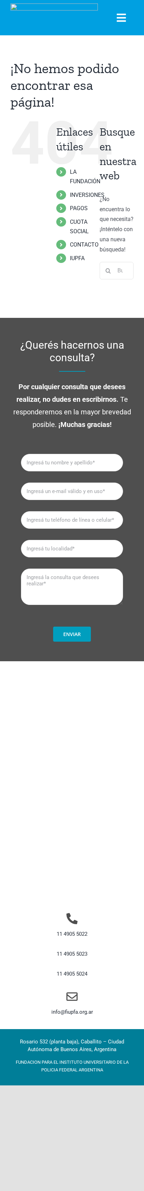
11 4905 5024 (72, 974)
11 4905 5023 (72, 954)
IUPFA (77, 258)
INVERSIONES (87, 195)
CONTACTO (84, 244)
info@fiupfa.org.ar (72, 1012)
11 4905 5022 (72, 934)
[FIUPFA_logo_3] (54, 6)
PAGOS (79, 208)
